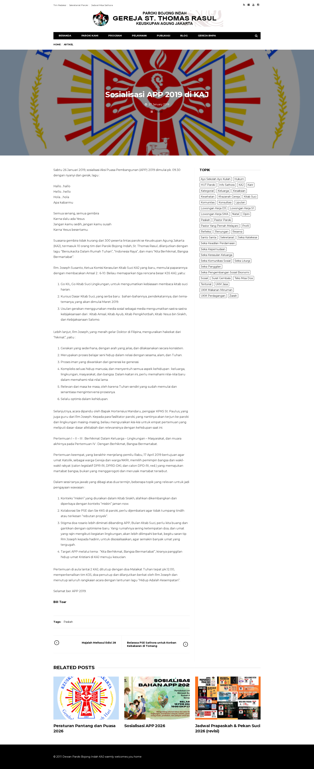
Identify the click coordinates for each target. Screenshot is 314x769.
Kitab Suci (250, 196)
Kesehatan (207, 196)
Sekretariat (227, 237)
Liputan (240, 202)
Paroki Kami (89, 35)
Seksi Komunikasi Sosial (216, 260)
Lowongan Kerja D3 (213, 208)
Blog (184, 35)
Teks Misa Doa (244, 278)
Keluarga (223, 190)
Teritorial (206, 284)
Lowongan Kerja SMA (214, 214)
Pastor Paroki (222, 220)
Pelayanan (139, 35)
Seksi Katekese (247, 237)
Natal (235, 214)
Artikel (159, 111)
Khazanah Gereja (229, 196)
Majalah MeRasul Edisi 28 (99, 642)
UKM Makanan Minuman (216, 290)
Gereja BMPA (207, 35)
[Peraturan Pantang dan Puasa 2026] (86, 698)
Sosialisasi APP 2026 (144, 725)
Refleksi (206, 231)
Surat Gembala (221, 278)
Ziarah (233, 295)
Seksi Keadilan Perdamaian (218, 243)
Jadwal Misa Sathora (102, 5)
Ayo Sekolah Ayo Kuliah (215, 179)
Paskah (68, 621)
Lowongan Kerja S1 (242, 208)
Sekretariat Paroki (78, 5)
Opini (246, 214)
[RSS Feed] (244, 4)
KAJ (241, 184)
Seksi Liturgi (242, 260)
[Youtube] (253, 4)
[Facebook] (249, 4)
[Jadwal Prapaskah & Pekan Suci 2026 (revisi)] (228, 698)
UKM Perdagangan (213, 295)
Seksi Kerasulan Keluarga (216, 255)
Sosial (204, 278)
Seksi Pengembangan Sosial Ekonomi (225, 272)
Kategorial (207, 190)
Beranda (65, 35)
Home (57, 44)
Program (115, 35)
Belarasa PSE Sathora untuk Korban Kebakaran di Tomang (151, 644)
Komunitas (208, 202)
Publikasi (163, 35)
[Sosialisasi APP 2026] (157, 698)
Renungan (221, 231)
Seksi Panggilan (211, 266)
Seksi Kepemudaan (213, 249)
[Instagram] (258, 4)
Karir (250, 184)
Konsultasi (225, 202)
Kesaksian (239, 190)
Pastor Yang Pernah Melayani (219, 225)
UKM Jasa (221, 284)
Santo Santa (208, 237)
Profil (245, 225)
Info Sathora (227, 184)
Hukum (239, 179)
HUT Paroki (208, 184)
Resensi (237, 231)
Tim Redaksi (59, 5)
